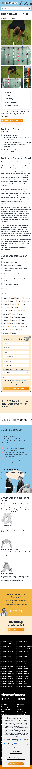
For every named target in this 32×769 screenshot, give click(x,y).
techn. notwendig (12, 740)
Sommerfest (4, 702)
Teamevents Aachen (6, 641)
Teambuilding (21, 714)
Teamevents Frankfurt (6, 659)
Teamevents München (22, 674)
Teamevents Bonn (5, 646)
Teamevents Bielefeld (6, 644)
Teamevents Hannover (22, 661)
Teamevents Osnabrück (23, 679)
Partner (16, 748)
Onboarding (4, 707)
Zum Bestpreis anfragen (11, 120)
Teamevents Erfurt (5, 656)
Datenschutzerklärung (19, 381)
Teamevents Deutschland (23, 686)
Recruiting (4, 704)
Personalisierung (22, 744)
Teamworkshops (22, 712)
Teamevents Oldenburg (6, 679)
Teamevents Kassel (21, 666)
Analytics (25, 740)
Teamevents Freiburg (22, 659)
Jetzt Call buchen (16, 629)
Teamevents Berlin (21, 641)
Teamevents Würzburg (6, 686)
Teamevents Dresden (22, 651)
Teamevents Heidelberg (7, 664)
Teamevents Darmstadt (23, 649)
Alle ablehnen (16, 752)
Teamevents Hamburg (6, 661)
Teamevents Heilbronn (22, 664)
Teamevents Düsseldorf (7, 654)
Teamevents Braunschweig (24, 646)
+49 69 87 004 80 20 (11, 487)
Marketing (9, 744)
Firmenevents (21, 704)
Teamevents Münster (6, 676)
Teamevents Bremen (6, 649)
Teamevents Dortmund (6, 651)
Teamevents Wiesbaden (7, 683)
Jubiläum (3, 712)
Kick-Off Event (5, 714)
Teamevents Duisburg (22, 654)
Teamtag (19, 709)
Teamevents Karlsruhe (6, 666)
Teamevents (20, 707)
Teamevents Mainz (21, 671)
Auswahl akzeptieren (16, 758)
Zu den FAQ (16, 610)
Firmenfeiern (20, 702)
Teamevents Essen (21, 656)
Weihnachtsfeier (5, 709)
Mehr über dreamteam (10, 469)
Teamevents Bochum (22, 644)
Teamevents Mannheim (7, 674)
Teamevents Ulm (21, 681)
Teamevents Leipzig (22, 669)
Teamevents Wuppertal (22, 683)
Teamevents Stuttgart (6, 681)
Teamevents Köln (5, 669)
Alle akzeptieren (16, 764)
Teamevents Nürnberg (22, 676)
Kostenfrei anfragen (16, 388)
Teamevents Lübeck (6, 671)
